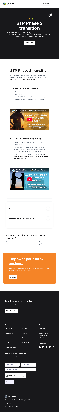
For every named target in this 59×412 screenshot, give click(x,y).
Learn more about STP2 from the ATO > (22, 79)
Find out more (29, 42)
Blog (23, 338)
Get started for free (11, 310)
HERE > (21, 94)
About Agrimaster (10, 328)
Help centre (46, 3)
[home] (9, 4)
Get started (13, 277)
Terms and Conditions (11, 406)
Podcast (24, 333)
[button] (54, 4)
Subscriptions (9, 333)
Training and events (11, 338)
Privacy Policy (9, 403)
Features (24, 328)
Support (7, 342)
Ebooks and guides (10, 347)
